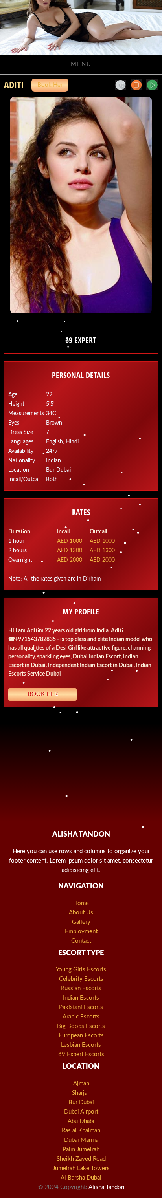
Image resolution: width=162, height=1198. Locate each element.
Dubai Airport (81, 1112)
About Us (81, 913)
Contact (81, 941)
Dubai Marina (81, 1140)
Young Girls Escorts (81, 970)
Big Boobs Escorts (81, 1026)
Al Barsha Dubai (81, 1178)
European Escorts (81, 1036)
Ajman (81, 1083)
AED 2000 (69, 560)
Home (81, 903)
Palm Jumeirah (81, 1149)
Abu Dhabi (81, 1121)
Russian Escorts (81, 988)
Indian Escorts (81, 998)
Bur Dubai (81, 1102)
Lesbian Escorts (81, 1045)
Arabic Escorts (81, 1017)
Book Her (50, 85)
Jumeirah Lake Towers (81, 1168)
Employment (81, 931)
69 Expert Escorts (81, 1054)
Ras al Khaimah (81, 1131)
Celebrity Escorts (81, 979)
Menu (81, 64)
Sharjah (81, 1093)
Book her (43, 694)
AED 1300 (69, 550)
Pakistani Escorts (81, 1007)
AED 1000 (69, 541)
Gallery (81, 922)
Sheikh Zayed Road (81, 1159)
